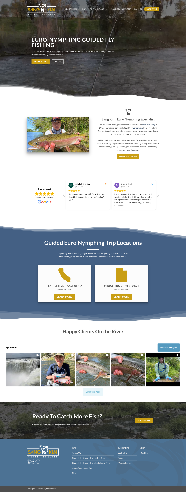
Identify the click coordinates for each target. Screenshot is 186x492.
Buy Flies (138, 9)
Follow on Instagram (168, 347)
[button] (158, 195)
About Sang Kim (72, 9)
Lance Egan (138, 128)
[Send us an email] (38, 462)
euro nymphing (148, 124)
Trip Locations (97, 9)
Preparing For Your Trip (119, 9)
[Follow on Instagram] (29, 462)
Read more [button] (73, 206)
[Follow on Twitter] (33, 462)
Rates (84, 9)
